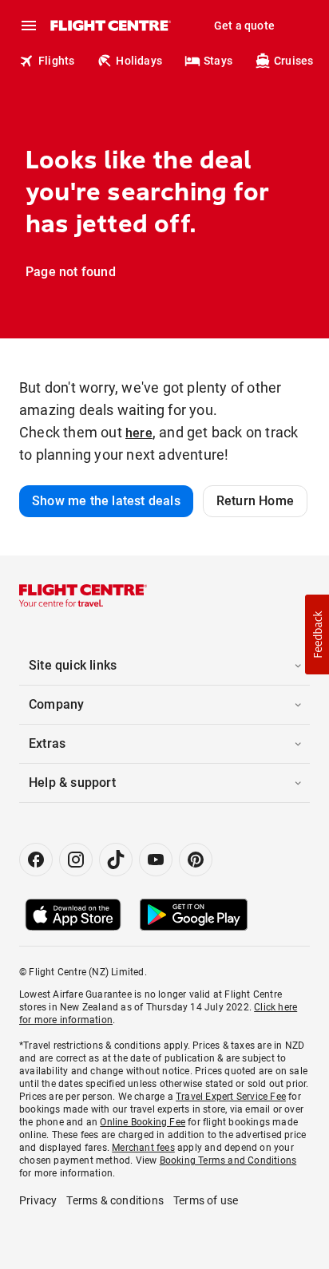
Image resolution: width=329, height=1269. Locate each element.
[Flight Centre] (110, 25)
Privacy (38, 1200)
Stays (218, 60)
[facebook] (36, 859)
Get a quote (244, 25)
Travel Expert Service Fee (231, 1096)
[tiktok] (116, 859)
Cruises (293, 60)
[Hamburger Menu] (29, 25)
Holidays (139, 60)
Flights (56, 60)
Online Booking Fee (142, 1122)
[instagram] (76, 859)
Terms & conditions (115, 1200)
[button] (317, 634)
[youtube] (155, 859)
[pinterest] (195, 859)
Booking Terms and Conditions (228, 1160)
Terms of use (205, 1200)
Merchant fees (143, 1147)
